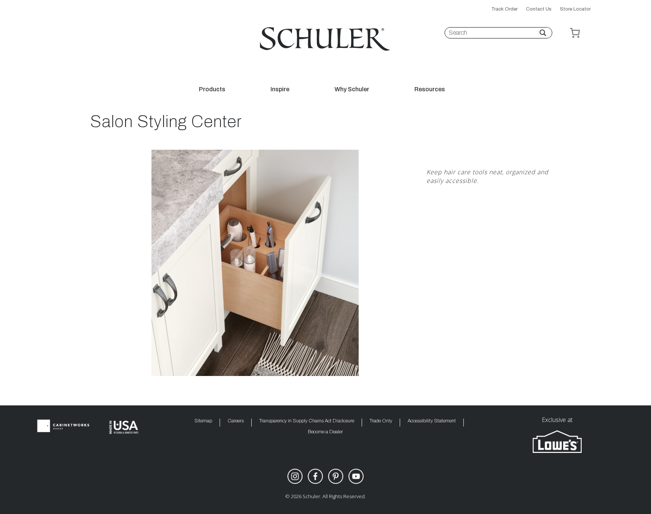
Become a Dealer (325, 432)
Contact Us (539, 9)
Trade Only (381, 421)
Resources (429, 89)
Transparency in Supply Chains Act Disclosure (306, 421)
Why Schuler (352, 89)
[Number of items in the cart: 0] (574, 32)
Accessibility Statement (432, 421)
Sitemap (203, 421)
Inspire (279, 89)
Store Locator (575, 9)
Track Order (504, 9)
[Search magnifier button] (543, 33)
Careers (236, 421)
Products (212, 89)
